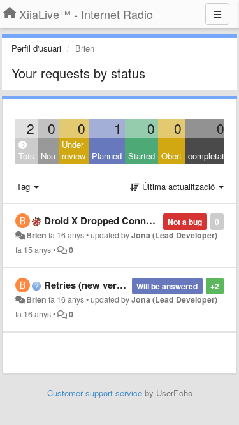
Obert (171, 156)
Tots (26, 156)
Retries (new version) (91, 285)
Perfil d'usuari (36, 48)
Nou (48, 156)
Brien (36, 235)
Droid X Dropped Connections (111, 220)
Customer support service (94, 393)
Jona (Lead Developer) (174, 235)
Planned (107, 156)
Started (141, 156)
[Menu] (217, 14)
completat (206, 156)
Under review (73, 150)
